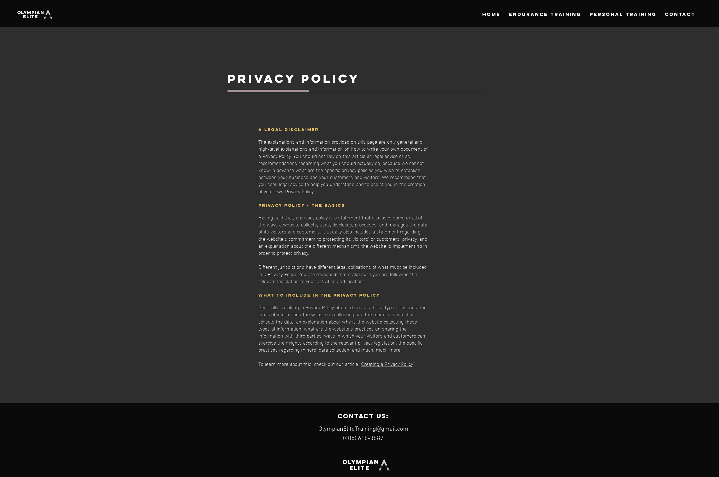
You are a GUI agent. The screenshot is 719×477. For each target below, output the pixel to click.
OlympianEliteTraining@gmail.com (363, 429)
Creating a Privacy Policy (387, 363)
